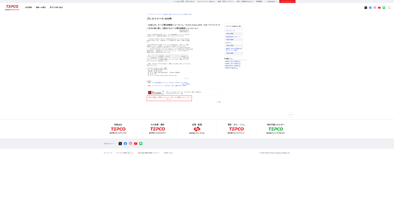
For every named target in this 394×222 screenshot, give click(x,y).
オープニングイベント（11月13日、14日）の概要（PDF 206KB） (169, 85)
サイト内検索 (389, 7)
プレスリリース (177, 14)
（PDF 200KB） (186, 84)
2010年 (185, 14)
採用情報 (259, 1)
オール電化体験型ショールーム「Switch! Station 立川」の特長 (170, 82)
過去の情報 (230, 33)
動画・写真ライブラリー (226, 1)
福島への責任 (41, 7)
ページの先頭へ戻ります (290, 114)
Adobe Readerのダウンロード (173, 93)
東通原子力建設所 (230, 68)
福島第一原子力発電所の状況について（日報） (234, 49)
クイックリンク (286, 1)
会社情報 (28, 7)
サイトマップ (108, 153)
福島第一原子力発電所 (232, 61)
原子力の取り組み (56, 7)
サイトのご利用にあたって (125, 153)
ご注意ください (168, 153)
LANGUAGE (271, 1)
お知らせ (228, 42)
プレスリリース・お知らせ (206, 1)
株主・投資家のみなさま (245, 1)
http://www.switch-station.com (166, 75)
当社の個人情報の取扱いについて (148, 153)
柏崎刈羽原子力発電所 (232, 65)
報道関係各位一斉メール (233, 37)
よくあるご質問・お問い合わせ (184, 1)
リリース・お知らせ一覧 (164, 14)
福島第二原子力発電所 (232, 63)
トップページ (151, 14)
